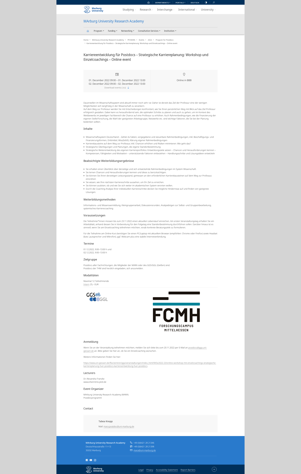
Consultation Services (148, 30)
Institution (169, 30)
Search (214, 2)
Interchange (164, 9)
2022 (150, 40)
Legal (141, 469)
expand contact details (214, 469)
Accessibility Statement (167, 469)
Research (145, 9)
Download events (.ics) (115, 87)
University (207, 9)
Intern (86, 284)
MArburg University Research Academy (87, 30)
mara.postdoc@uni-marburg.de (119, 426)
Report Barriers (188, 469)
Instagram (95, 460)
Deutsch (195, 2)
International (186, 9)
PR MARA (131, 40)
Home (85, 40)
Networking (126, 30)
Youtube (90, 460)
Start (148, 2)
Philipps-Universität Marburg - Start (98, 9)
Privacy (149, 469)
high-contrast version (206, 2)
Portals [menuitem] (180, 2)
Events (141, 40)
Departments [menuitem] (162, 2)
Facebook (86, 460)
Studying (128, 9)
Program (98, 30)
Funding (111, 30)
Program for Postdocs (164, 40)
